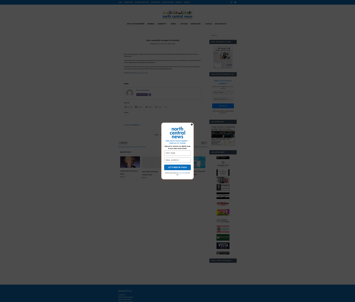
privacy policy (181, 173)
